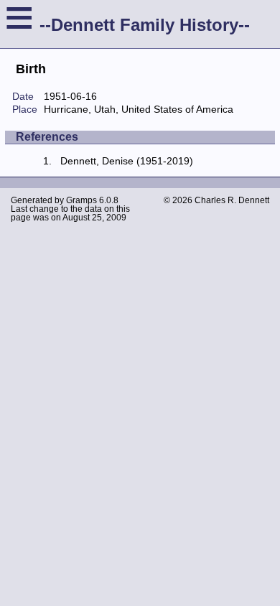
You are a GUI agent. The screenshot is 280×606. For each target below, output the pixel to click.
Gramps (81, 200)
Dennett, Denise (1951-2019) (126, 161)
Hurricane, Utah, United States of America (138, 109)
